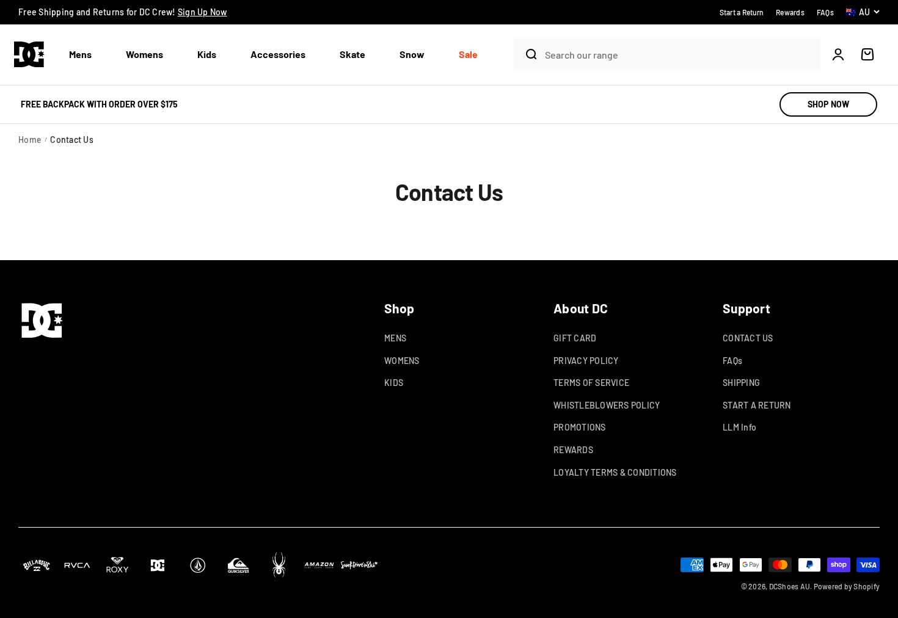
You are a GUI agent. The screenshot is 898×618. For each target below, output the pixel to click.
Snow (412, 54)
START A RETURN (757, 405)
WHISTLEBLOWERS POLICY (606, 405)
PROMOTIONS (579, 427)
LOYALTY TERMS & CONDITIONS (615, 472)
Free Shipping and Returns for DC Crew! (122, 12)
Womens (144, 54)
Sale (468, 54)
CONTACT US (748, 338)
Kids (206, 54)
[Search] (526, 54)
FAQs (732, 360)
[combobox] (679, 54)
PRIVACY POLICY (586, 360)
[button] (85, 54)
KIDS (393, 382)
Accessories (277, 54)
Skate (352, 54)
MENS (395, 338)
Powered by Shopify (847, 586)
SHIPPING (741, 382)
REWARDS (573, 450)
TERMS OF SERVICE (591, 382)
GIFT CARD (574, 338)
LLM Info (739, 427)
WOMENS (402, 360)
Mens (80, 54)
